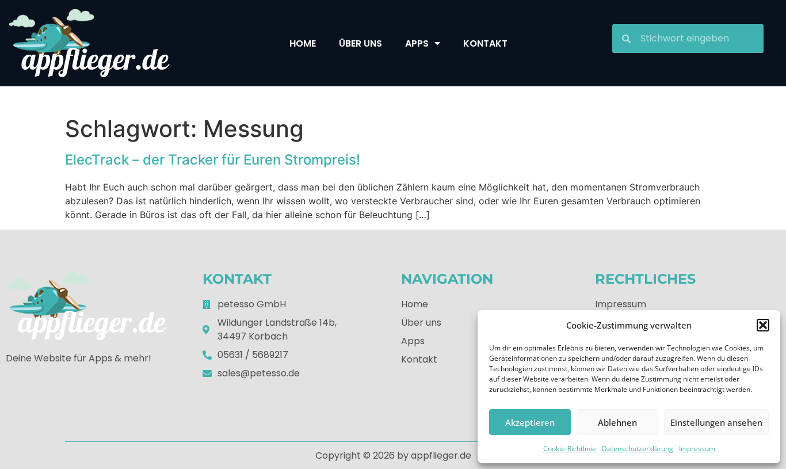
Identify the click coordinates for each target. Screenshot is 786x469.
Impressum (697, 448)
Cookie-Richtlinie (569, 448)
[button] (763, 325)
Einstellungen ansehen (716, 422)
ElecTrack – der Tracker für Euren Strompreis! (212, 159)
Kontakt (485, 43)
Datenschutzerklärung (637, 448)
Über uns (360, 43)
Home (302, 43)
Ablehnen (617, 422)
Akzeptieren (530, 422)
